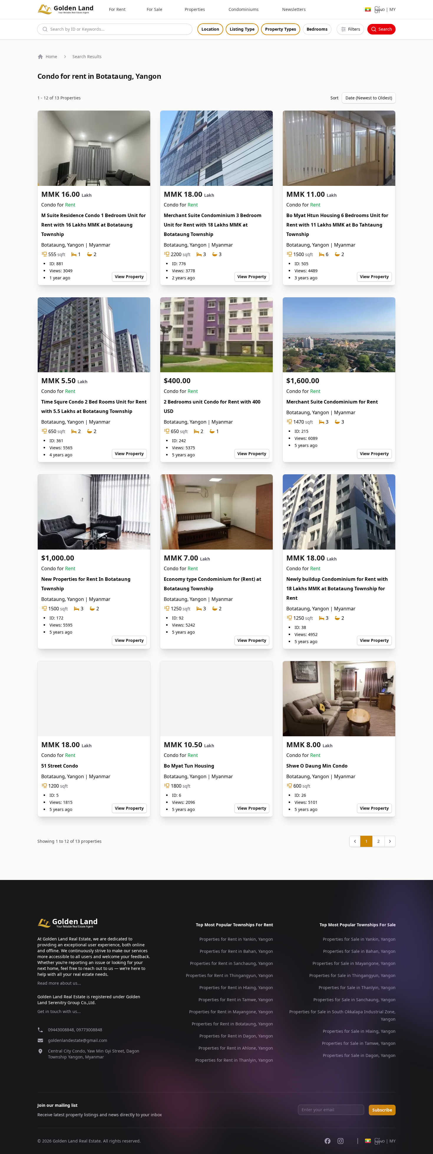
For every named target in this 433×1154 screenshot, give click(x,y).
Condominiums (244, 9)
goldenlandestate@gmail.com (77, 1040)
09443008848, (62, 1029)
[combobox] (114, 29)
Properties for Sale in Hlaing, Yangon (359, 1031)
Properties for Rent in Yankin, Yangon (236, 939)
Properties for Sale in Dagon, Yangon (359, 1055)
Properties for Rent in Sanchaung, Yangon (231, 963)
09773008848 (89, 1029)
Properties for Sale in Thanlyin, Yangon (357, 987)
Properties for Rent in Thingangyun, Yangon (229, 975)
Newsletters (294, 9)
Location (210, 29)
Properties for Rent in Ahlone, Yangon (236, 1048)
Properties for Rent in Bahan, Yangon (236, 951)
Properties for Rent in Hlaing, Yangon (236, 987)
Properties (195, 9)
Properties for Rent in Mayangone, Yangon (231, 1011)
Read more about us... (59, 983)
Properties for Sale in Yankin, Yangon (359, 939)
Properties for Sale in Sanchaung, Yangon (354, 999)
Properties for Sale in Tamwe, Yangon (359, 1043)
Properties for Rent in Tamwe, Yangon (236, 999)
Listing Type (242, 29)
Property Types (280, 29)
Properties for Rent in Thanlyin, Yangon (234, 1060)
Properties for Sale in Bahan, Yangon (359, 951)
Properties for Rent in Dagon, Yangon (236, 1036)
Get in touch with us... (59, 1011)
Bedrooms (317, 29)
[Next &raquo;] (390, 841)
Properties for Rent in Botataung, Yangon (232, 1024)
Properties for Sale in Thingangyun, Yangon (352, 975)
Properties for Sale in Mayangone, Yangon (354, 963)
